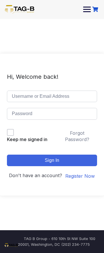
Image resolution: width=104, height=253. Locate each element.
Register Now (80, 176)
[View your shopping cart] (96, 9)
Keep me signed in (27, 139)
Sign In (52, 160)
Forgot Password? (77, 136)
